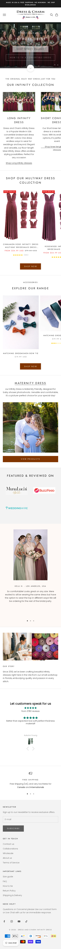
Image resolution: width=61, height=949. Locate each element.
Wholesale (8, 853)
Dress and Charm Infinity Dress (35, 930)
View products (30, 459)
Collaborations (10, 848)
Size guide (8, 876)
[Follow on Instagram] (11, 921)
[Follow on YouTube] (19, 921)
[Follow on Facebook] (4, 921)
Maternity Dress (30, 383)
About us (7, 858)
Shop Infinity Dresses (30, 47)
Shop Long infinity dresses (19, 163)
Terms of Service (11, 862)
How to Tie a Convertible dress (30, 56)
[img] (30, 708)
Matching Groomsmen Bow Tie (20, 353)
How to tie (8, 886)
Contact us (8, 844)
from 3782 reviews (31, 711)
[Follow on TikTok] (26, 921)
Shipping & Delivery (12, 895)
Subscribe (13, 828)
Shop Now (30, 266)
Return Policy (9, 890)
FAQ (5, 881)
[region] (30, 45)
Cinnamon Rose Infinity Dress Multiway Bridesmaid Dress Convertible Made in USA (20, 246)
